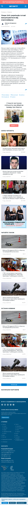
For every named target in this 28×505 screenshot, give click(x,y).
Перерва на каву (7, 431)
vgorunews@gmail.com (7, 452)
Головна (3, 12)
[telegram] (11, 405)
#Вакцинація (14, 95)
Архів (16, 435)
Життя (4, 433)
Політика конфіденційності (19, 439)
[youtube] (8, 405)
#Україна (12, 97)
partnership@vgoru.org (7, 460)
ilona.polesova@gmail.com (8, 450)
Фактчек (5, 428)
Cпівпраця (4, 441)
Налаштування (20, 502)
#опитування (5, 97)
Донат (13, 125)
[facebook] (2, 405)
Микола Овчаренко (10, 23)
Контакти (17, 437)
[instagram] (5, 405)
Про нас (4, 437)
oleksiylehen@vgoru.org (7, 462)
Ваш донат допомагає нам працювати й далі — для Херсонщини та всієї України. (13, 2)
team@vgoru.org (5, 456)
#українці (21, 95)
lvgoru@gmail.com (6, 454)
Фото (18, 429)
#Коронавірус (5, 95)
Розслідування (20, 428)
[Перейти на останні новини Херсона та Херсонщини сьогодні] (13, 6)
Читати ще (14, 384)
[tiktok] (13, 405)
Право (4, 429)
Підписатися (5, 417)
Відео (3, 435)
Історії (4, 426)
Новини (9, 12)
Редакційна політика (7, 439)
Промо (18, 431)
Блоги (16, 433)
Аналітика (19, 426)
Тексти (16, 424)
